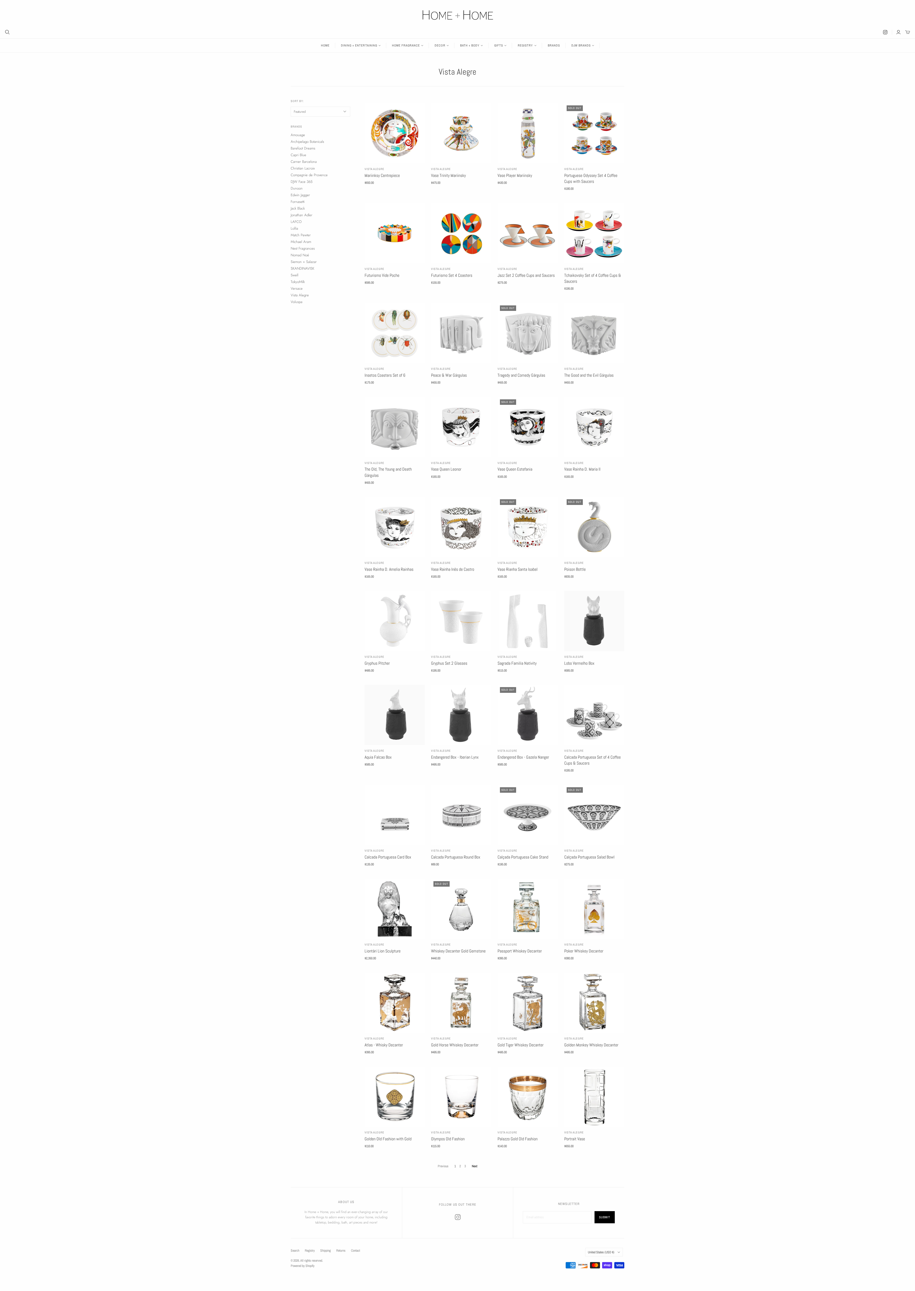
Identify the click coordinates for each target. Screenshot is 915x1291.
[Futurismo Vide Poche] (395, 233)
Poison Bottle (575, 569)
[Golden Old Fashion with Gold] (395, 1097)
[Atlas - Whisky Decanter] (395, 1003)
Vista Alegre (374, 169)
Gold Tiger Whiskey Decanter (521, 1045)
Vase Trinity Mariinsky (448, 175)
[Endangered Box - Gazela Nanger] (528, 715)
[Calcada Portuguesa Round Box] (461, 815)
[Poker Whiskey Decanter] (594, 909)
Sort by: (297, 101)
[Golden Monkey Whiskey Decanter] (594, 1003)
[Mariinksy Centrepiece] (395, 133)
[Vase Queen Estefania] (528, 427)
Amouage (298, 135)
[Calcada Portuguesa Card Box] (395, 815)
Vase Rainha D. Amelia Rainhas (389, 569)
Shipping (325, 1250)
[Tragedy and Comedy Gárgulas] (528, 333)
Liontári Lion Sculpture (383, 951)
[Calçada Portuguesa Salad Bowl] (594, 815)
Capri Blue (298, 155)
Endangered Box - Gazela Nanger (523, 757)
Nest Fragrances (303, 248)
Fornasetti (298, 201)
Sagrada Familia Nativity (517, 663)
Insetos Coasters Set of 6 (385, 375)
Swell (294, 275)
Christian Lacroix (303, 168)
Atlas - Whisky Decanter (384, 1045)
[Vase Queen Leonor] (461, 427)
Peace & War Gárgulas (449, 375)
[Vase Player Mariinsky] (528, 133)
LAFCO (296, 221)
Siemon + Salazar (304, 261)
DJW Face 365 (301, 181)
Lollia (294, 228)
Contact (355, 1250)
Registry (310, 1250)
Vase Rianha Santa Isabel (518, 569)
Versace (297, 288)
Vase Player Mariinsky (515, 175)
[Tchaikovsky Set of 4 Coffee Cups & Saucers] (594, 233)
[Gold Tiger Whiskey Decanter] (528, 1003)
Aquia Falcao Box (378, 757)
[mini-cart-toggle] (907, 32)
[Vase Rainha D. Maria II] (594, 427)
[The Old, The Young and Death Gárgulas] (395, 427)
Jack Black (298, 208)
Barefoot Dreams (303, 148)
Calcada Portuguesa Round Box (455, 857)
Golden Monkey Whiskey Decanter (591, 1045)
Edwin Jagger (300, 195)
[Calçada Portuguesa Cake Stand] (528, 815)
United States (601, 1252)
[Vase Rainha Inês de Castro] (461, 527)
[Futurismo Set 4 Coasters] (461, 233)
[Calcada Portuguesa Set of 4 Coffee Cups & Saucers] (594, 715)
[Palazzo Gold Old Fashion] (528, 1097)
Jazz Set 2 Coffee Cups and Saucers (526, 275)
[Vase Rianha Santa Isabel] (528, 527)
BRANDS (554, 45)
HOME (325, 45)
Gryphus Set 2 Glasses (449, 663)
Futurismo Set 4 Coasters (451, 275)
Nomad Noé (300, 255)
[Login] (898, 32)
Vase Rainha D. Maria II (582, 469)
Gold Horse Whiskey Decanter (454, 1045)
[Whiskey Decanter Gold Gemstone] (461, 909)
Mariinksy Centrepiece (382, 175)
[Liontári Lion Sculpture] (395, 909)
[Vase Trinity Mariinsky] (461, 133)
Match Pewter (301, 235)
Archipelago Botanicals (307, 141)
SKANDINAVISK (302, 268)
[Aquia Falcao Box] (395, 715)
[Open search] (7, 32)
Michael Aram (301, 241)
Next (474, 1166)
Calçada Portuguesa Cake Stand (523, 857)
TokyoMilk (298, 281)
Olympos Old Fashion (448, 1139)
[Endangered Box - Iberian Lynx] (461, 715)
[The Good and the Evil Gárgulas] (594, 333)
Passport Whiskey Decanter (520, 951)
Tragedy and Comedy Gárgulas (521, 375)
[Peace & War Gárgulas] (461, 333)
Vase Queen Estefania (515, 469)
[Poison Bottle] (594, 527)
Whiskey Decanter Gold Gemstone (458, 951)
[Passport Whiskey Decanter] (528, 909)
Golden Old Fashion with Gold (388, 1139)
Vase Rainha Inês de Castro (452, 569)
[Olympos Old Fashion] (461, 1097)
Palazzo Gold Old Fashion (518, 1139)
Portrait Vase (574, 1139)
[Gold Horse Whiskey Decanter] (461, 1003)
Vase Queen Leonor (446, 469)
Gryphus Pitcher (377, 663)
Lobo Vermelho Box (579, 663)
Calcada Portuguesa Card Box (388, 857)
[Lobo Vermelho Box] (594, 621)
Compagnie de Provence (309, 175)
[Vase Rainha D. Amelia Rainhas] (395, 527)
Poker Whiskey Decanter (583, 951)
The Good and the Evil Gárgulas (589, 375)
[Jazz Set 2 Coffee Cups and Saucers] (528, 233)
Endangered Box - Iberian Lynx (455, 757)
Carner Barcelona (304, 161)
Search (295, 1250)
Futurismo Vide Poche (382, 275)
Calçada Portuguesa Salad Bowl (589, 857)
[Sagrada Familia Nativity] (528, 621)
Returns (341, 1250)
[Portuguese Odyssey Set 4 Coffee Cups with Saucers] (594, 133)
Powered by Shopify (303, 1266)
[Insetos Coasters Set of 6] (395, 333)
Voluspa (296, 301)
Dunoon (297, 188)
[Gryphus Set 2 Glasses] (461, 621)
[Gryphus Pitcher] (395, 621)
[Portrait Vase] (594, 1097)
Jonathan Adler (301, 215)
